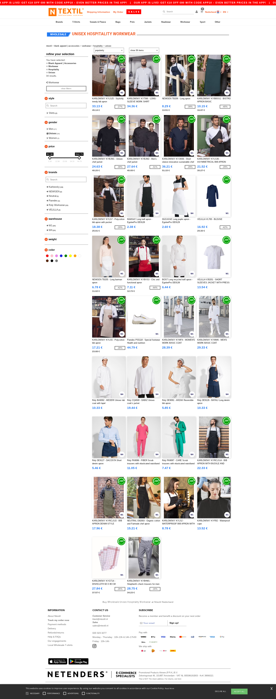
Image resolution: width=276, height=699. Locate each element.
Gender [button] (53, 122)
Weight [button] (53, 239)
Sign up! (174, 623)
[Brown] (47, 260)
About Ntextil (54, 616)
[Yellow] (70, 255)
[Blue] (61, 255)
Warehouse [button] (55, 219)
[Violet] (56, 255)
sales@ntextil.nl (100, 625)
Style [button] (51, 98)
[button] (197, 12)
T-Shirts (76, 22)
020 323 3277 (99, 633)
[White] (79, 255)
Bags (117, 22)
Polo (132, 22)
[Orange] (75, 255)
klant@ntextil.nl (100, 619)
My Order (118, 12)
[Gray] (56, 260)
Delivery (52, 628)
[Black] (51, 260)
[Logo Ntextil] (66, 12)
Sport (202, 22)
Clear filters (66, 88)
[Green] (65, 255)
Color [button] (52, 249)
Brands (59, 22)
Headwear (166, 22)
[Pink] (51, 255)
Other (217, 22)
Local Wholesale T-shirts (60, 645)
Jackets (148, 22)
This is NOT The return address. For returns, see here (160, 679)
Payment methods (57, 624)
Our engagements (57, 641)
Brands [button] (53, 172)
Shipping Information (98, 12)
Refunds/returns (56, 632)
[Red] (47, 255)
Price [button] (52, 146)
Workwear (185, 22)
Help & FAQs (54, 636)
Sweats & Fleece (98, 22)
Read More (169, 688)
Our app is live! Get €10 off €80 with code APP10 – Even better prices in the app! (200, 2)
